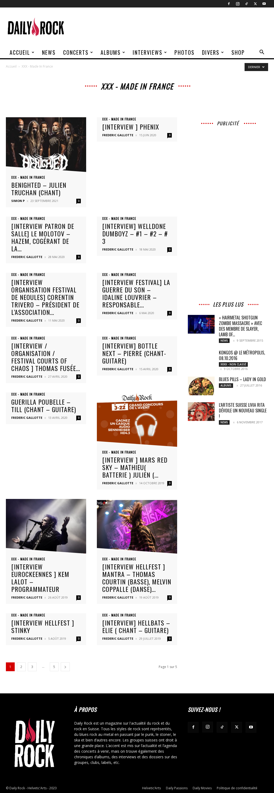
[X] (255, 3)
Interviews (147, 52)
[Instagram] (238, 3)
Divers (210, 52)
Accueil (20, 52)
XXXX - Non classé (233, 364)
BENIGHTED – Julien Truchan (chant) (38, 188)
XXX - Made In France (28, 177)
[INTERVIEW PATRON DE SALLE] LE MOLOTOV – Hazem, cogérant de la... (42, 237)
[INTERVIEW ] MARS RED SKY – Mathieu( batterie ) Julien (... (135, 467)
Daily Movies (202, 788)
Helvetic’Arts (151, 788)
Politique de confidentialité (237, 788)
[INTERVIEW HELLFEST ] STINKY (42, 626)
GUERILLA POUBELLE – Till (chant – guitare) (43, 405)
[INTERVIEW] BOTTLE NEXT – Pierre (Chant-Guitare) (134, 353)
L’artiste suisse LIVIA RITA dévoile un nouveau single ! (243, 410)
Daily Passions (177, 788)
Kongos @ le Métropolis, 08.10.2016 (242, 355)
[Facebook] (229, 3)
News (49, 52)
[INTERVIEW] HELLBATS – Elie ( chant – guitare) (136, 626)
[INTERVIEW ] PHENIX (130, 126)
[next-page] (65, 666)
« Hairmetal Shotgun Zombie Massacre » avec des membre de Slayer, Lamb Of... (240, 326)
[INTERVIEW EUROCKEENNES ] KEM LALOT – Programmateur (40, 578)
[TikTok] (246, 3)
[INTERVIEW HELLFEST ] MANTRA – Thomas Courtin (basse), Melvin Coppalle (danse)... (136, 578)
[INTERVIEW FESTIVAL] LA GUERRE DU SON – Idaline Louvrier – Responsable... (136, 293)
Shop (238, 52)
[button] (261, 52)
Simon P (18, 201)
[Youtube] (264, 3)
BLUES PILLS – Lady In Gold (242, 379)
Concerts (76, 52)
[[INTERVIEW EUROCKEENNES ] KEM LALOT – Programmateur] (46, 528)
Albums (111, 52)
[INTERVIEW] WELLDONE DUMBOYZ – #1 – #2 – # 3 (135, 233)
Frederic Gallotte (117, 135)
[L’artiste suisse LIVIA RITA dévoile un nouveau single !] (201, 411)
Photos (184, 52)
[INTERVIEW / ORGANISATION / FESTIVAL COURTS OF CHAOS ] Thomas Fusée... (45, 357)
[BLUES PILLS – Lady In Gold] (201, 386)
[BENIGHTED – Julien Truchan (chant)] (46, 146)
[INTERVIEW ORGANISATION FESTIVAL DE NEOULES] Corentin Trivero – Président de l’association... (45, 297)
